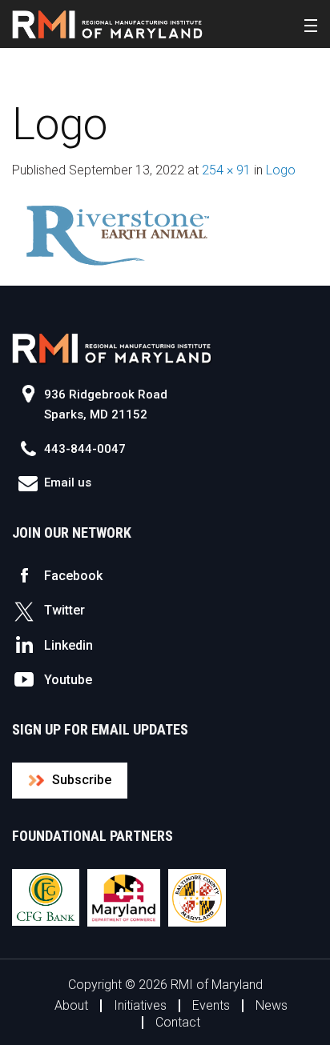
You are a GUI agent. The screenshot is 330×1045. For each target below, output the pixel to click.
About (71, 1005)
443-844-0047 (85, 449)
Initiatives (140, 1005)
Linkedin (68, 645)
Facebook (73, 575)
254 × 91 (226, 170)
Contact (177, 1022)
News (272, 1005)
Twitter (64, 610)
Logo (281, 170)
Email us (67, 482)
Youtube (68, 679)
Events (211, 1005)
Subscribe (81, 779)
